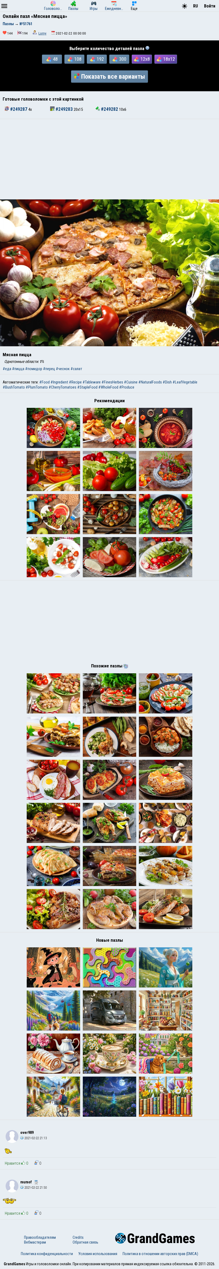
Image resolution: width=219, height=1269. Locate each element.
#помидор (33, 368)
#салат (76, 368)
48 (55, 59)
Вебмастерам (35, 1242)
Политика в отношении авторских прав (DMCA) (160, 1253)
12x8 (145, 59)
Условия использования (97, 1253)
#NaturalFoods (150, 382)
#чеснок (63, 368)
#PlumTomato (37, 387)
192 (100, 59)
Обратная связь (85, 1242)
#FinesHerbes (112, 382)
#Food (44, 382)
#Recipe (75, 382)
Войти (209, 6)
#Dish (167, 382)
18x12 (169, 59)
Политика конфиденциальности (47, 1253)
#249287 (18, 109)
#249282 (109, 109)
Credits (78, 1237)
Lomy (42, 33)
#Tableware (92, 382)
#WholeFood (108, 387)
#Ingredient (59, 382)
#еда (7, 368)
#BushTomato (14, 387)
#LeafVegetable (185, 382)
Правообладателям (40, 1237)
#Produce (126, 387)
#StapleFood (87, 387)
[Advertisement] (109, 159)
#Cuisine (131, 382)
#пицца (18, 368)
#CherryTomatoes (62, 387)
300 (122, 59)
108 (77, 59)
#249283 (64, 109)
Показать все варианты (113, 76)
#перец (49, 368)
